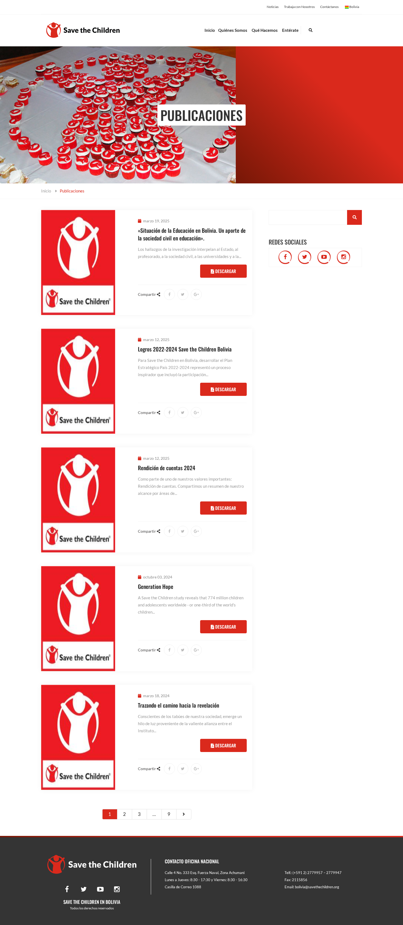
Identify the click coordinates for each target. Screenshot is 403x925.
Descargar (225, 271)
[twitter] (304, 257)
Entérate (290, 30)
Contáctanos (329, 7)
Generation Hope (155, 586)
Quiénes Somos (232, 30)
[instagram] (343, 257)
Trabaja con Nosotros (299, 7)
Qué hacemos (265, 30)
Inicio (210, 30)
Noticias (273, 7)
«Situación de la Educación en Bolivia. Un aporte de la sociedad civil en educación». (192, 234)
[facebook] (285, 257)
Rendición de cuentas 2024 (166, 468)
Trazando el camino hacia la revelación (178, 705)
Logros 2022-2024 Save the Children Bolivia (185, 349)
